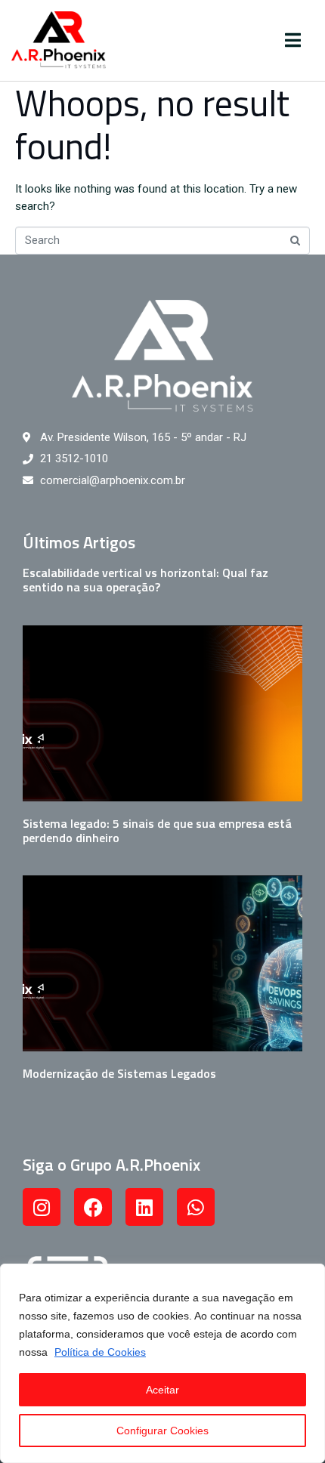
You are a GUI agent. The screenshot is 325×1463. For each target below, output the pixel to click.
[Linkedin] (144, 1207)
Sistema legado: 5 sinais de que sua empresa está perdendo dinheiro (157, 830)
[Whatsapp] (196, 1207)
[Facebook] (93, 1207)
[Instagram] (41, 1207)
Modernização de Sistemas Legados (119, 1073)
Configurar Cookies (162, 1430)
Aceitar (162, 1390)
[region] (162, 1363)
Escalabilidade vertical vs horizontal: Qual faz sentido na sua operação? (145, 579)
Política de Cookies (100, 1352)
